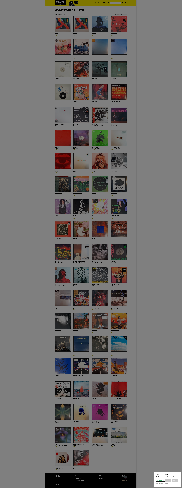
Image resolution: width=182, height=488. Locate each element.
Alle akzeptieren (160, 480)
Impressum (166, 483)
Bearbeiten (175, 480)
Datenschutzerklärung (160, 483)
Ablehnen (168, 480)
